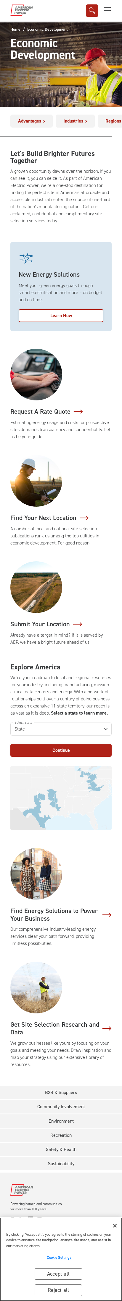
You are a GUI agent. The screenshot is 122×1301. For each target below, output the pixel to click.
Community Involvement (61, 1106)
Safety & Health (61, 1149)
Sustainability (61, 1163)
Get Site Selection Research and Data (54, 1028)
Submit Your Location (40, 624)
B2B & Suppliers (61, 1092)
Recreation (61, 1135)
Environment (61, 1121)
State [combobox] (20, 729)
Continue (61, 750)
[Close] (114, 1225)
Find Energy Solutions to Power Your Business (54, 914)
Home (15, 29)
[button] (107, 10)
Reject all (58, 1290)
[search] (92, 10)
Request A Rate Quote (40, 411)
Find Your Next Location (43, 518)
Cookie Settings (59, 1257)
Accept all (58, 1273)
